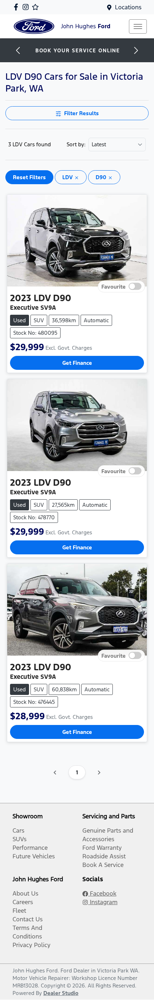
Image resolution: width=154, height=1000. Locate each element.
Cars (18, 830)
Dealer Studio (60, 993)
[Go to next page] (99, 772)
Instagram (102, 902)
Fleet (19, 911)
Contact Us (28, 919)
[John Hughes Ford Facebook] (17, 7)
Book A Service (103, 865)
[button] (138, 26)
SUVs (20, 839)
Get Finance (77, 362)
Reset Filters (29, 177)
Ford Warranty (102, 848)
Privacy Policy (31, 945)
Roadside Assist (104, 856)
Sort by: (76, 144)
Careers (23, 902)
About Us (25, 893)
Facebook (102, 893)
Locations (128, 7)
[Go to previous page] (55, 772)
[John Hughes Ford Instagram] (27, 7)
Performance (30, 848)
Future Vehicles (34, 856)
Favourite (113, 286)
